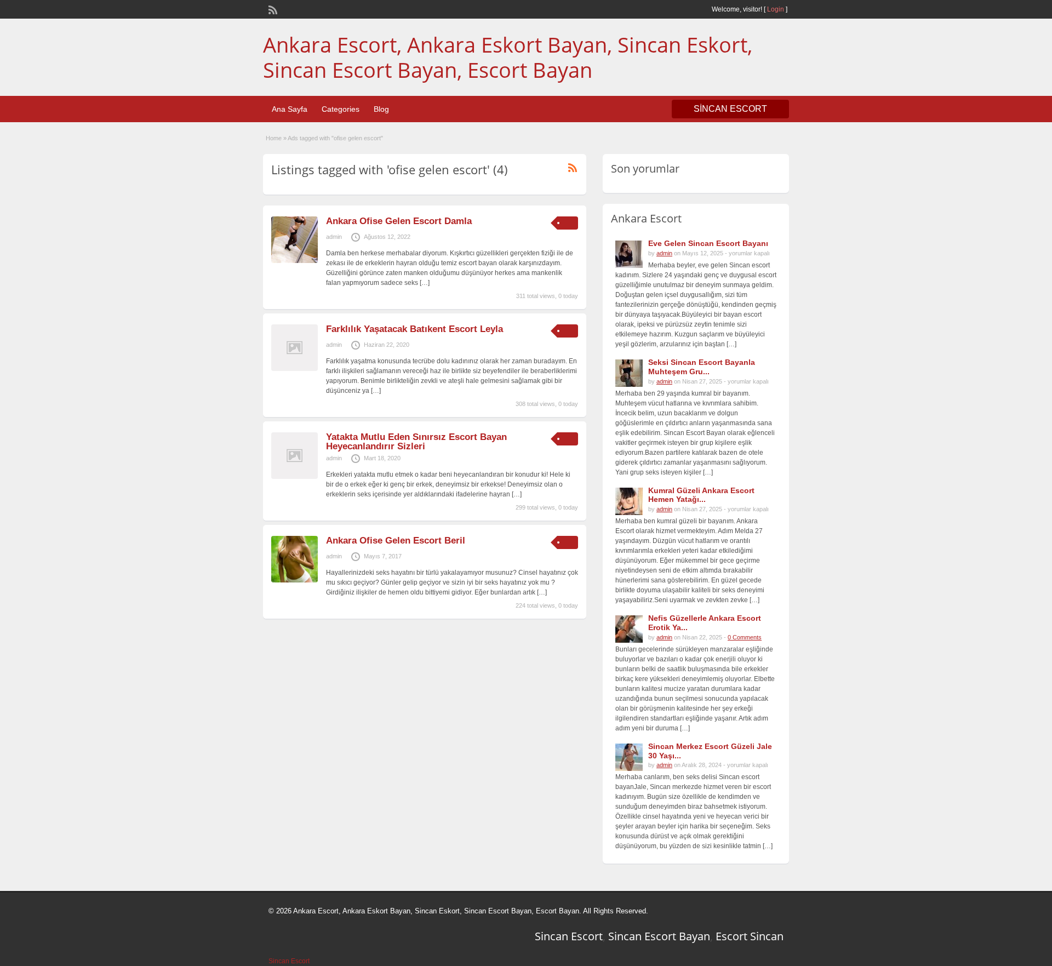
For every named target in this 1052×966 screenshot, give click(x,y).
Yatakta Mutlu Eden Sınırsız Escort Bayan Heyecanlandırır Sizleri (416, 441)
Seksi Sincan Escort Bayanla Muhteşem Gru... (701, 367)
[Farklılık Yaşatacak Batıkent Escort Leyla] (294, 369)
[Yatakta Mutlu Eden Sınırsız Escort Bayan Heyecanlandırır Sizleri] (294, 477)
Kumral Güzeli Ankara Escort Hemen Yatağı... (701, 495)
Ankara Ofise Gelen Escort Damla (399, 221)
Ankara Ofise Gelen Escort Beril (395, 540)
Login (775, 9)
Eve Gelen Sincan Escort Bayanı (708, 243)
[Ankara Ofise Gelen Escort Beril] (294, 580)
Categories (340, 109)
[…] (425, 283)
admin (334, 236)
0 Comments (745, 637)
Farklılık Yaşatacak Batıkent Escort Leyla (414, 329)
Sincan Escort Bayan (659, 936)
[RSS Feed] (271, 8)
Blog (381, 109)
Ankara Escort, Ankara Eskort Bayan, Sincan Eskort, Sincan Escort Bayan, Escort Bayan (507, 57)
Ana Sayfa (289, 109)
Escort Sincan (750, 936)
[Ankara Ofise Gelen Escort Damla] (294, 261)
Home (274, 138)
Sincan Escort (569, 936)
